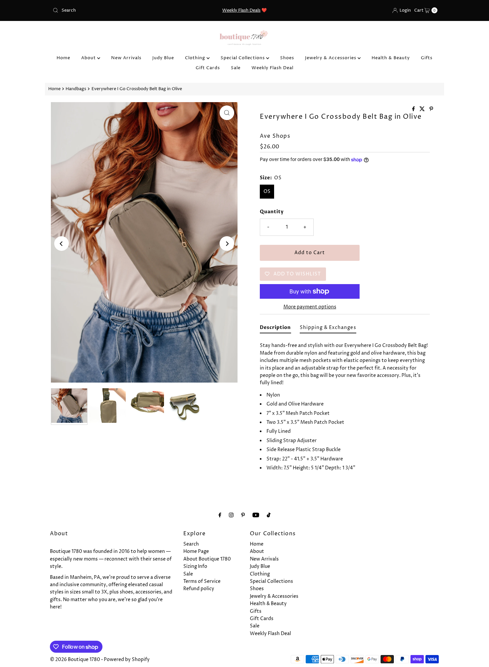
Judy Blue (163, 58)
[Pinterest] (243, 515)
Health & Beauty (391, 58)
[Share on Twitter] (422, 109)
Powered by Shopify (127, 659)
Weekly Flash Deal (272, 68)
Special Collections (243, 58)
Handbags (76, 89)
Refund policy (198, 588)
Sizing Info (195, 566)
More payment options (309, 307)
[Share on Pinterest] (431, 109)
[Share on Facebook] (414, 109)
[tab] (275, 328)
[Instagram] (231, 515)
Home (63, 58)
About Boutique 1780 (207, 559)
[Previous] (61, 243)
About (89, 58)
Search (191, 544)
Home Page (196, 551)
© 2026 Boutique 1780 (75, 659)
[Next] (227, 243)
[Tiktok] (268, 515)
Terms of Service (202, 581)
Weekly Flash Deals (241, 10)
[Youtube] (255, 515)
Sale (236, 68)
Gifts (426, 58)
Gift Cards (208, 68)
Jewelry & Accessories (331, 58)
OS (266, 191)
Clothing (196, 58)
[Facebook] (220, 515)
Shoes (287, 58)
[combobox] (113, 10)
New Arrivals (126, 58)
